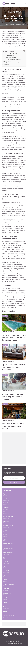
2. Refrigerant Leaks (9, 55)
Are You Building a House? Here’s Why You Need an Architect (13, 396)
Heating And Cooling (14, 11)
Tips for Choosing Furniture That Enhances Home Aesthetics (14, 367)
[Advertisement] (14, 448)
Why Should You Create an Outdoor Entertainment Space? (13, 426)
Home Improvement (14, 12)
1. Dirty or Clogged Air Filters (11, 53)
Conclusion (6, 64)
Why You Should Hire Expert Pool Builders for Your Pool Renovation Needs (14, 337)
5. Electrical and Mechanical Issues (13, 62)
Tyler (7, 24)
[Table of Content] (24, 51)
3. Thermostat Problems (10, 57)
